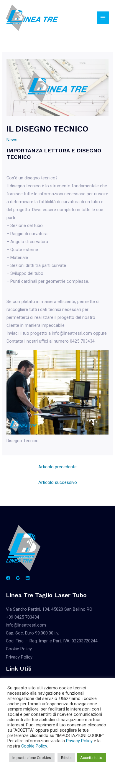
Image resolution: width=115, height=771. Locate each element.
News (11, 139)
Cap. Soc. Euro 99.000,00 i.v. (32, 633)
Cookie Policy (19, 649)
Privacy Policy (19, 657)
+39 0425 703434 (22, 617)
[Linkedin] (27, 578)
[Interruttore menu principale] (103, 17)
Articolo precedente (57, 466)
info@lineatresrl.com (26, 625)
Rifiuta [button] (66, 757)
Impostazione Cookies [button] (31, 757)
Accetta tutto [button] (91, 757)
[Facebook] (8, 578)
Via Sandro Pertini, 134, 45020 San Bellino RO (49, 609)
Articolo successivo (57, 482)
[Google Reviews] (18, 578)
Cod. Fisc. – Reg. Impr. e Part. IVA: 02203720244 (52, 641)
